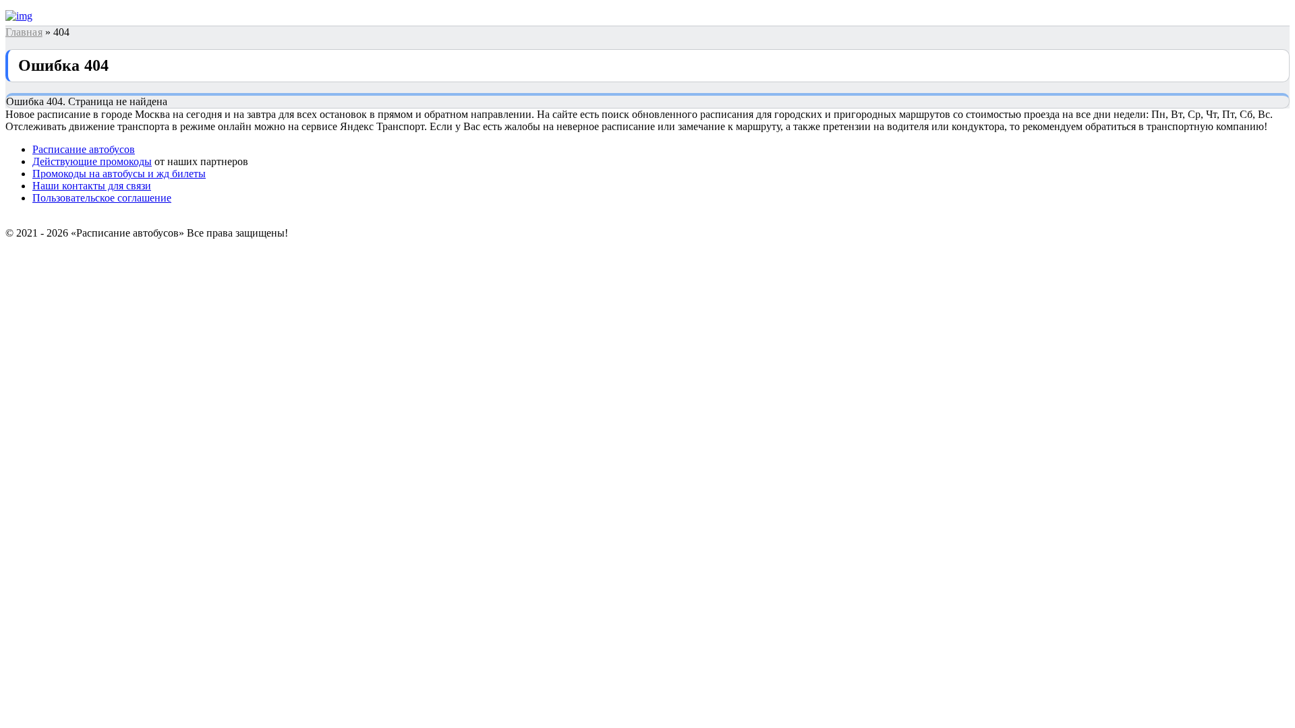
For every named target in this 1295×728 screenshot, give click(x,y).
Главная (23, 32)
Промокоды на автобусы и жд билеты (119, 173)
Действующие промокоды (92, 161)
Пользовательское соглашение (101, 198)
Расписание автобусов (83, 149)
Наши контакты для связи (91, 185)
